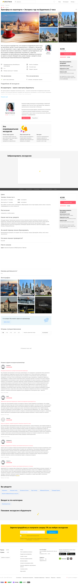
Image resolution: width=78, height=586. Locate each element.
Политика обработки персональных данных (28, 566)
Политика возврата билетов (26, 558)
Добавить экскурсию (5, 557)
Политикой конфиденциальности (46, 539)
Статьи (21, 549)
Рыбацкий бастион (44, 490)
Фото (55, 189)
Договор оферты (23, 560)
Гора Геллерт (34, 490)
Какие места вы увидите (47, 189)
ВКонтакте (42, 559)
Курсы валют (23, 571)
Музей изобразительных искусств (10, 493)
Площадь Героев (56, 490)
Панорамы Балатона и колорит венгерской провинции (14, 370)
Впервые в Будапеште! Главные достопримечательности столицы (17, 445)
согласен (24, 535)
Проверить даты (68, 53)
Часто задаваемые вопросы (26, 551)
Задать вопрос (26, 118)
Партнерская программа (28, 577)
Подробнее (35, 118)
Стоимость (21, 189)
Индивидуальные (6, 503)
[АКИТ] (68, 559)
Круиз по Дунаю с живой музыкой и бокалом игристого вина (16, 423)
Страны (4, 552)
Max (46, 559)
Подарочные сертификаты (26, 554)
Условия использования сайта (26, 563)
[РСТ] (71, 559)
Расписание (36, 189)
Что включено (29, 189)
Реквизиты (53, 577)
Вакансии (48, 577)
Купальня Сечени (24, 490)
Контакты (59, 577)
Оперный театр (13, 490)
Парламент (4, 490)
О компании (18, 577)
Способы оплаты (23, 569)
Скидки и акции (23, 556)
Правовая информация (39, 577)
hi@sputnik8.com (43, 560)
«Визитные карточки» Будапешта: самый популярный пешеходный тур (18, 401)
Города (4, 550)
